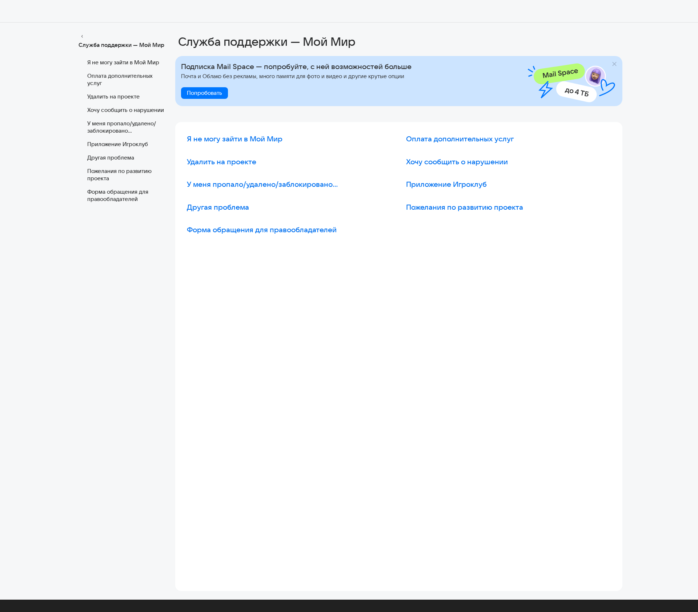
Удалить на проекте (113, 96)
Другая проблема (110, 157)
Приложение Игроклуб (117, 144)
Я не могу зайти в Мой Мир (123, 62)
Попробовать (204, 92)
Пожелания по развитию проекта (119, 175)
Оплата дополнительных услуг (120, 79)
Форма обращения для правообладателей (117, 195)
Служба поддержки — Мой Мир (121, 44)
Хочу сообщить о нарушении (125, 109)
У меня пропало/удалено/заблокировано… (121, 127)
